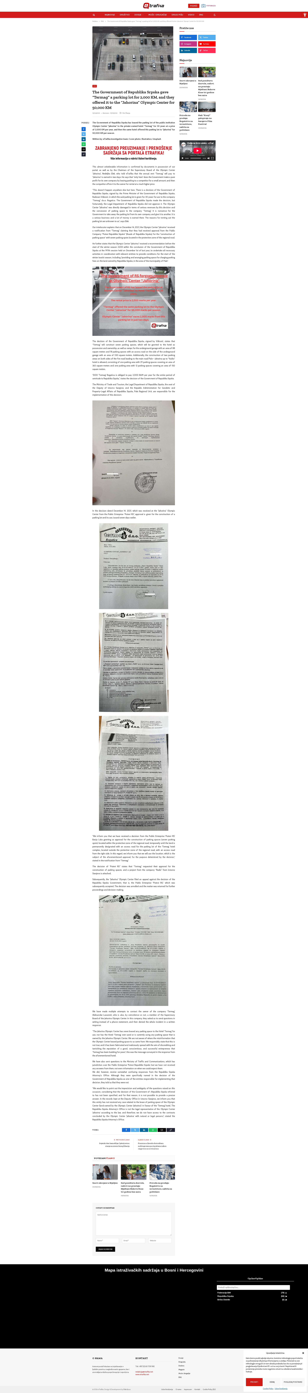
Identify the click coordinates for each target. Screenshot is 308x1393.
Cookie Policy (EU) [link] (209, 1389)
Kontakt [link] (197, 1389)
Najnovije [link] (110, 15)
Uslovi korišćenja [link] (281, 1389)
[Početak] (182, 158)
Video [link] (191, 15)
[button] (303, 1353)
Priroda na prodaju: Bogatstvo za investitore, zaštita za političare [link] (161, 1187)
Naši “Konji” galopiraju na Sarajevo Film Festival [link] (205, 119)
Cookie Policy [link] (268, 1389)
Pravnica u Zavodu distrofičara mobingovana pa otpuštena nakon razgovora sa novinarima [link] (152, 1146)
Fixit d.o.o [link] (127, 1389)
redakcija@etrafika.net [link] (144, 1372)
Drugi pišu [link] (177, 15)
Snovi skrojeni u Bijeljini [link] (105, 1183)
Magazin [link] (182, 1369)
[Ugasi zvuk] (208, 158)
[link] (305, 15)
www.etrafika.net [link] (142, 1374)
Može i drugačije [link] (157, 15)
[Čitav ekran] (212, 158)
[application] (198, 150)
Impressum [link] (188, 1389)
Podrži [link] (193, 6)
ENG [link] (201, 15)
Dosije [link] (138, 15)
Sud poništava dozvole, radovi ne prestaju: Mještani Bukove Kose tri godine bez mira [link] (132, 1187)
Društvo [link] (125, 15)
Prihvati (254, 1382)
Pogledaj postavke (293, 1382)
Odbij (272, 1382)
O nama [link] (178, 1389)
